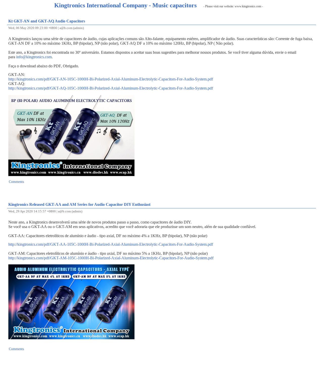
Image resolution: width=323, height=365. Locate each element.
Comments (16, 182)
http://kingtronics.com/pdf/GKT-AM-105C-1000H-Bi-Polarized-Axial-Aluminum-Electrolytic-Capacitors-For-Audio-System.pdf (110, 258)
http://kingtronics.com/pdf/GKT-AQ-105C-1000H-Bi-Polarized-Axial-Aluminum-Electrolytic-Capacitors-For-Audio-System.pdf (110, 88)
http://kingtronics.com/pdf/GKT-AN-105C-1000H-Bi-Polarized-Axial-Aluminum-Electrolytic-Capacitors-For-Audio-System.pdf (110, 79)
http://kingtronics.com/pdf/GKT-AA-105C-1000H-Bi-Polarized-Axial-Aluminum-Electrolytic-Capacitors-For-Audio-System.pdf (110, 244)
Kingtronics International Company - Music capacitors (125, 5)
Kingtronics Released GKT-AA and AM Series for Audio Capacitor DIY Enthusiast (79, 204)
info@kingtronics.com (34, 57)
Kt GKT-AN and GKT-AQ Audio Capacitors (46, 21)
